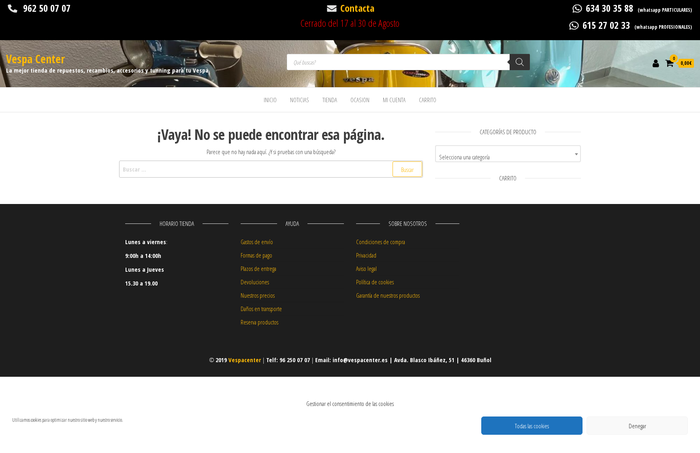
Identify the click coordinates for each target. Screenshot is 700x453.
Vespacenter (244, 360)
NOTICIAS (299, 100)
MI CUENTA (394, 100)
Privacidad (366, 255)
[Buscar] (520, 62)
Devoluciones (255, 282)
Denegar (637, 426)
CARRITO (427, 100)
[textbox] (508, 156)
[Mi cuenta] (656, 63)
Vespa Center (35, 59)
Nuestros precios (258, 295)
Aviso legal (366, 268)
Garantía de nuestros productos (388, 295)
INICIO (270, 100)
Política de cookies (375, 282)
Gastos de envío (257, 242)
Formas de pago (256, 255)
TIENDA (329, 100)
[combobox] (508, 153)
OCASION (359, 100)
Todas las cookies (532, 426)
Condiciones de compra (380, 242)
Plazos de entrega (258, 268)
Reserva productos (259, 322)
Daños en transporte (261, 309)
